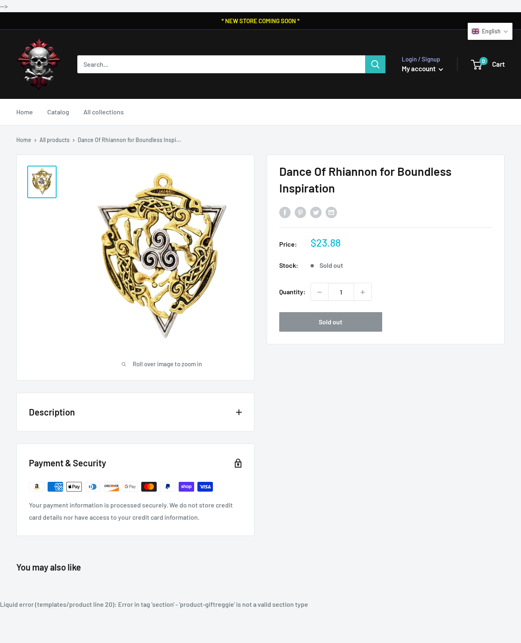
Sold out (330, 322)
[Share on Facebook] (285, 212)
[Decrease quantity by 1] (319, 292)
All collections (103, 112)
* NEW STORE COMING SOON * (260, 20)
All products (54, 139)
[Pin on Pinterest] (300, 212)
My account (419, 68)
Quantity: (292, 292)
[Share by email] (331, 212)
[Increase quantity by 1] (362, 292)
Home (24, 112)
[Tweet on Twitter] (316, 212)
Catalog (58, 112)
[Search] (375, 64)
